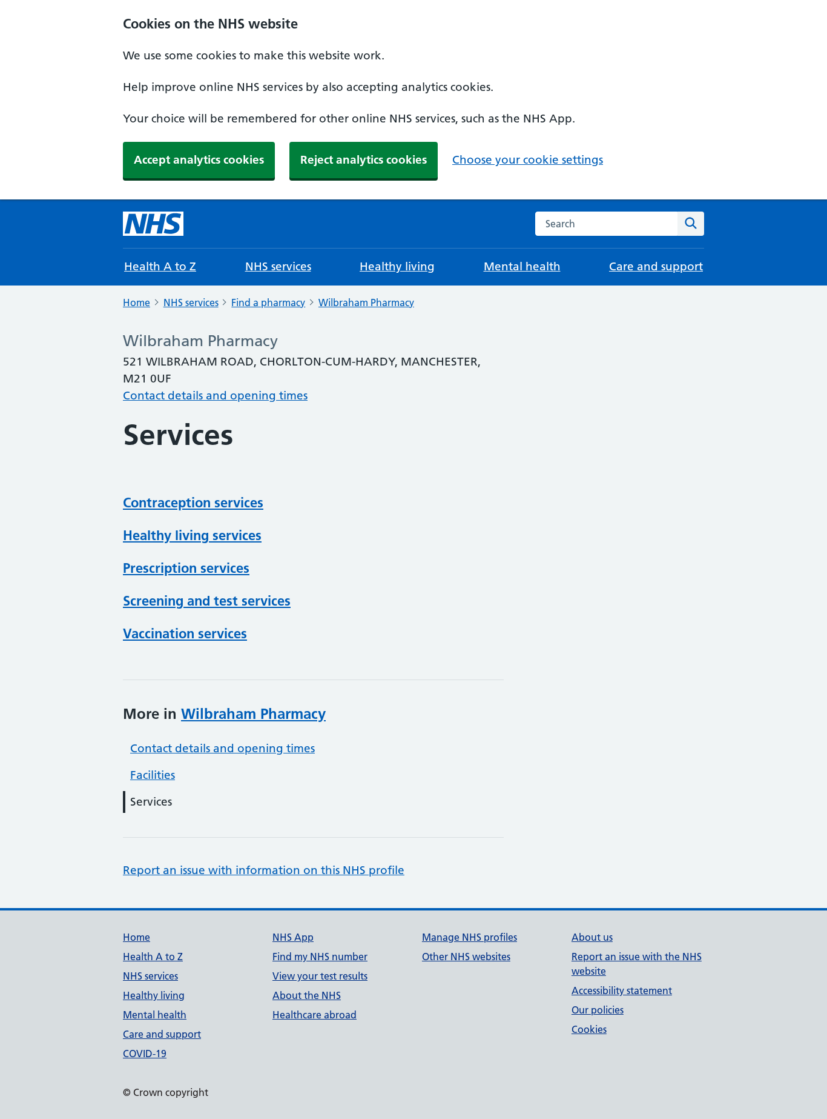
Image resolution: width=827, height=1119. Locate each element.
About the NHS (306, 995)
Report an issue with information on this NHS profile (263, 870)
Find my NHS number (319, 956)
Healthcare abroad (314, 1015)
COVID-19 (144, 1053)
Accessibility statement (622, 990)
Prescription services (186, 568)
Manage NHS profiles (469, 937)
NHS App (293, 937)
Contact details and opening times (215, 396)
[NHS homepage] (153, 224)
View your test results (319, 976)
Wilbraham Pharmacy (366, 302)
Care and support (656, 266)
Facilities (152, 775)
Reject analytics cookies (363, 160)
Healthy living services (192, 535)
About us (592, 937)
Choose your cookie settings (527, 160)
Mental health (522, 266)
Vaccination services (185, 633)
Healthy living (397, 266)
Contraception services (193, 502)
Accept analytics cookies (199, 160)
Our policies (598, 1010)
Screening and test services (207, 600)
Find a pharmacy (268, 302)
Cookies (589, 1029)
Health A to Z (160, 266)
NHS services (278, 266)
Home (136, 302)
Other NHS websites (466, 956)
